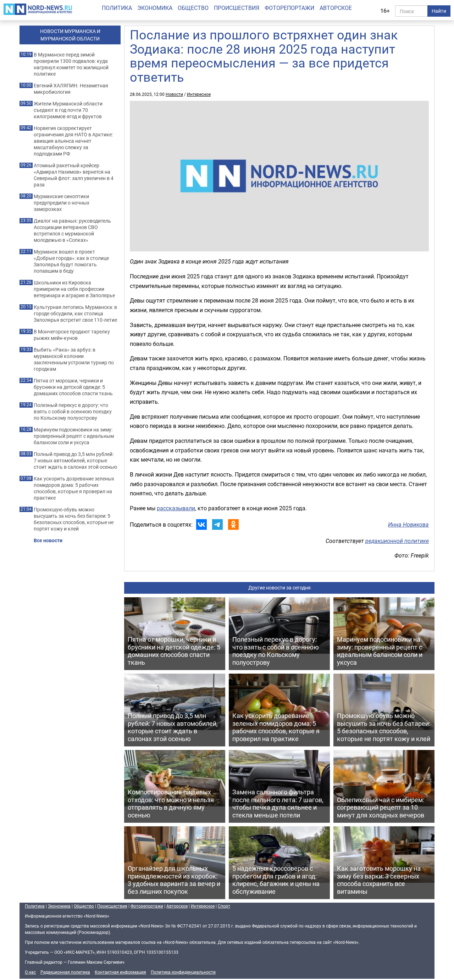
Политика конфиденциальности (183, 972)
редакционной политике (397, 541)
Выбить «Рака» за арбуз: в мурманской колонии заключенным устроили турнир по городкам (74, 359)
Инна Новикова (408, 524)
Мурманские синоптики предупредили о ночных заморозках (61, 202)
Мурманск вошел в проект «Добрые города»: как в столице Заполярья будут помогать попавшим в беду (71, 261)
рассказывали (176, 508)
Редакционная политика (65, 972)
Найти (439, 10)
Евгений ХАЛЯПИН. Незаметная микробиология (71, 88)
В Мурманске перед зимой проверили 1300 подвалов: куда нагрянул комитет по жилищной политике (71, 64)
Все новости (48, 540)
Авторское (336, 8)
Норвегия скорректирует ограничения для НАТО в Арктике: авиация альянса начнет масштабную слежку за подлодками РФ (73, 141)
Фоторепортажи (289, 8)
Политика (117, 8)
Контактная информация (120, 972)
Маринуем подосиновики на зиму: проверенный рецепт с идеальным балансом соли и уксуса (74, 436)
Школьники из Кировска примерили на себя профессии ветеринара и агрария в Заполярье (74, 289)
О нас (30, 972)
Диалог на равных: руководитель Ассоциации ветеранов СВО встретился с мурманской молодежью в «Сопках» (72, 230)
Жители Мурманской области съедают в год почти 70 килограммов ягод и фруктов (68, 110)
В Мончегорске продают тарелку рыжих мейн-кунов (72, 334)
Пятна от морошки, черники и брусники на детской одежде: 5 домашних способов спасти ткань (73, 387)
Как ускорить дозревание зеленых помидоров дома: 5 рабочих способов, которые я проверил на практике (74, 488)
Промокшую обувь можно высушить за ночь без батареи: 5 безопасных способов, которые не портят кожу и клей (74, 519)
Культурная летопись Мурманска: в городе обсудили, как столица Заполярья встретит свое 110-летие (75, 313)
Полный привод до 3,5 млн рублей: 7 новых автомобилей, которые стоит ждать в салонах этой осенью (75, 460)
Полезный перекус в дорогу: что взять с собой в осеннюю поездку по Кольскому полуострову (73, 411)
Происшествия (236, 8)
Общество (193, 8)
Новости (174, 94)
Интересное (199, 94)
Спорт (224, 906)
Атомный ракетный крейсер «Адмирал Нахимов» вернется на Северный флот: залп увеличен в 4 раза (74, 175)
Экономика (154, 8)
